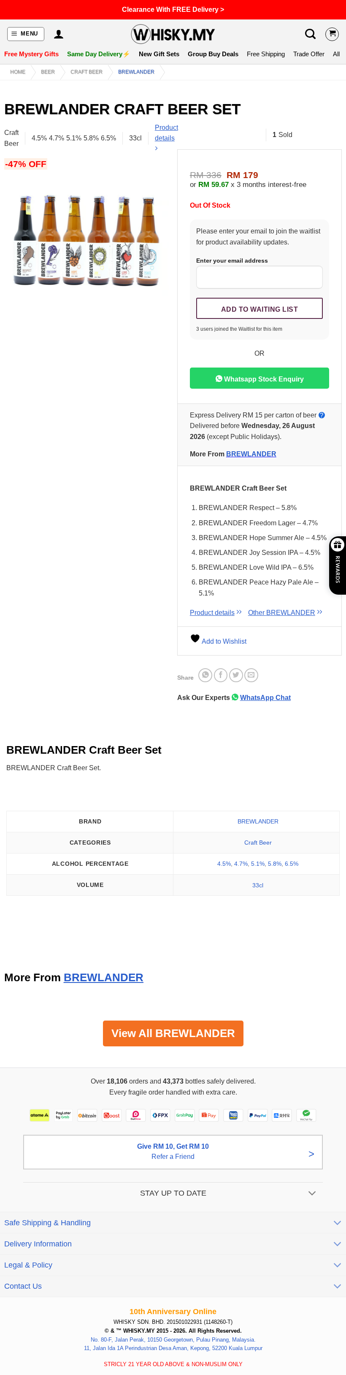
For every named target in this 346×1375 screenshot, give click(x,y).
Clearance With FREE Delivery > (173, 9)
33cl (257, 885)
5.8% (274, 863)
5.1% (258, 863)
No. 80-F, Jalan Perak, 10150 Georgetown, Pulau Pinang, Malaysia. (173, 1339)
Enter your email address (232, 260)
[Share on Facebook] (221, 675)
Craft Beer (86, 72)
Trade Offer (308, 54)
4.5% (224, 863)
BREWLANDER (136, 72)
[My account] (58, 34)
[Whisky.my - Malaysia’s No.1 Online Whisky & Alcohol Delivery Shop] (173, 34)
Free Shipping (266, 54)
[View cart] (332, 34)
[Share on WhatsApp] (205, 675)
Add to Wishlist (223, 641)
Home (17, 72)
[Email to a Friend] (251, 675)
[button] (26, 34)
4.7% (241, 863)
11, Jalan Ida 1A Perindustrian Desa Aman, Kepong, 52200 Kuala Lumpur (173, 1348)
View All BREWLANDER (173, 1033)
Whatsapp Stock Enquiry (263, 379)
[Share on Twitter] (236, 675)
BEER (48, 72)
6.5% (291, 863)
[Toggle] (312, 1194)
